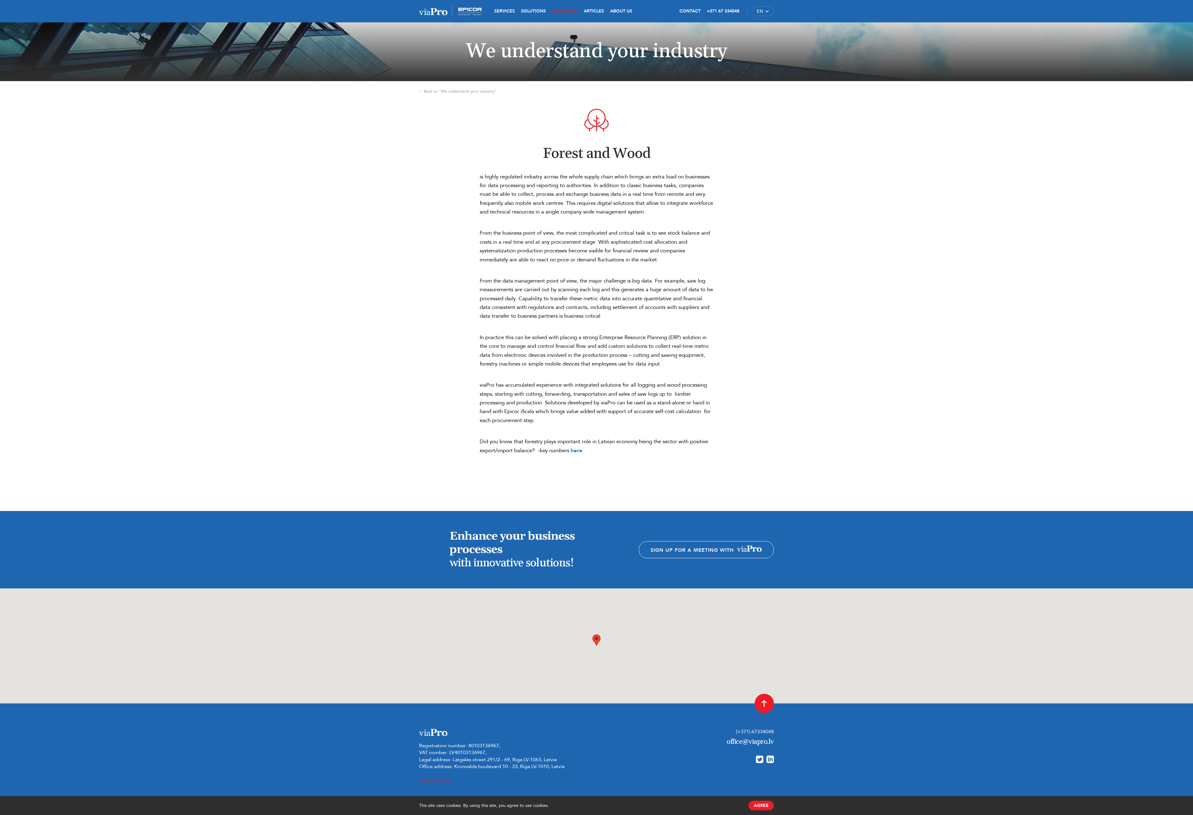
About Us (621, 11)
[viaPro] (433, 11)
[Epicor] (470, 11)
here (576, 450)
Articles (594, 11)
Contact (690, 11)
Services (504, 11)
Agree (761, 805)
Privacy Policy (434, 780)
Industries (565, 11)
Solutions (533, 11)
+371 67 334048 (723, 11)
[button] (763, 11)
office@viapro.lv (750, 742)
